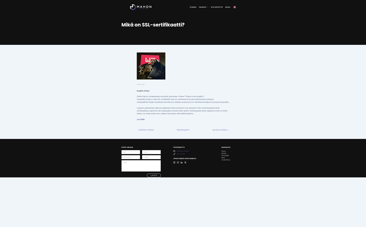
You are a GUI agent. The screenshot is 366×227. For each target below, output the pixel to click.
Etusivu (224, 151)
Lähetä (153, 175)
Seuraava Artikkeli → (220, 130)
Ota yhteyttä (225, 155)
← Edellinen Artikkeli (145, 130)
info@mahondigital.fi (183, 151)
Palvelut (224, 153)
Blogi (223, 157)
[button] (207, 7)
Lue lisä (140, 119)
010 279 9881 (181, 154)
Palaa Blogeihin (183, 130)
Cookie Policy (226, 160)
